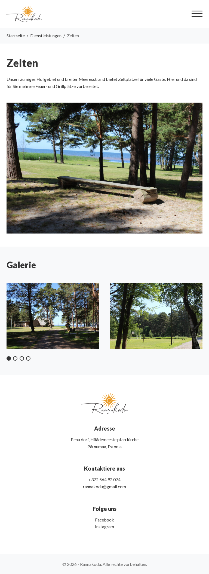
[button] (9, 358)
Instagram (104, 526)
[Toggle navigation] (197, 14)
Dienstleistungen (46, 35)
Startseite (16, 35)
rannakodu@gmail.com (104, 486)
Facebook (104, 519)
